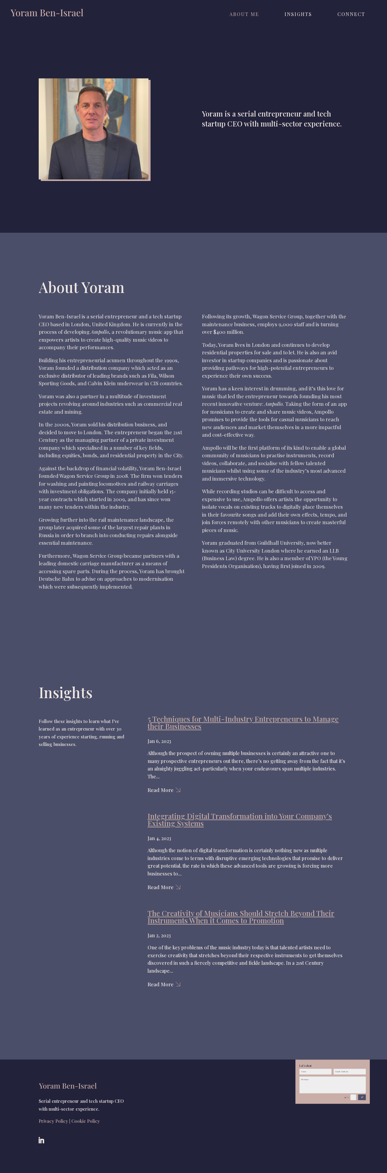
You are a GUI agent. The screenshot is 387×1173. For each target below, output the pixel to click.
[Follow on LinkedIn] (41, 1140)
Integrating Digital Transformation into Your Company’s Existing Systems (240, 819)
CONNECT (351, 14)
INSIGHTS (298, 14)
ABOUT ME (244, 14)
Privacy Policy (53, 1121)
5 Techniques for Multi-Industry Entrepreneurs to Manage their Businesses (243, 722)
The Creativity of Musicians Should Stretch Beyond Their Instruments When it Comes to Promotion (241, 916)
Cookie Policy (85, 1121)
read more (161, 790)
